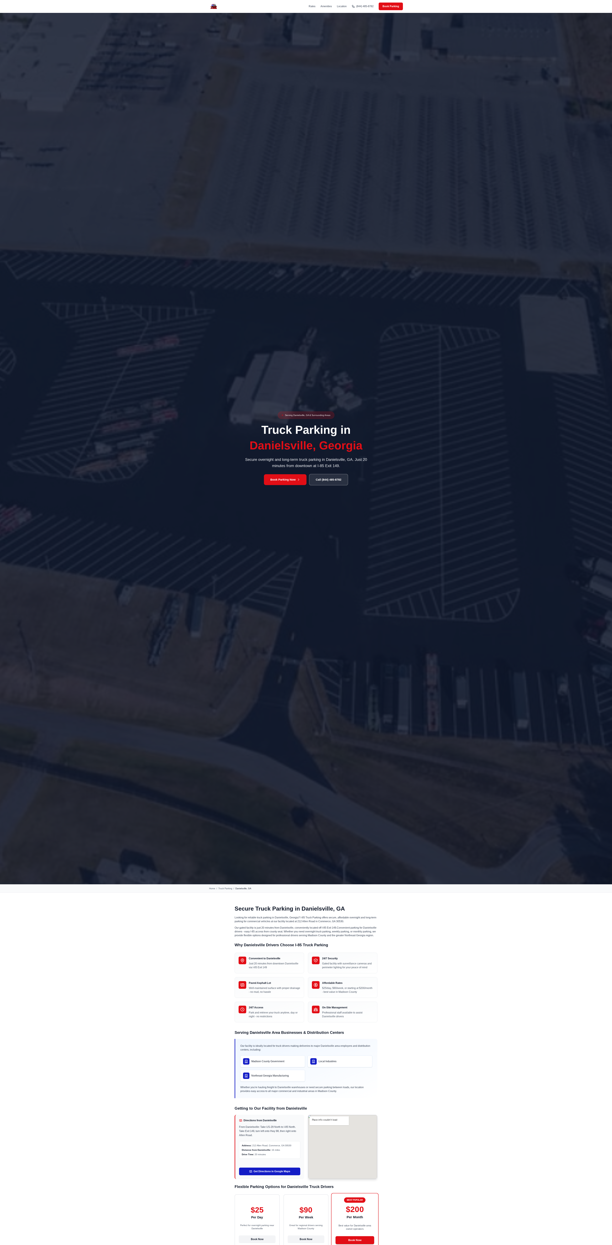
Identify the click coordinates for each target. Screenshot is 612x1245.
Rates (312, 6)
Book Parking (390, 6)
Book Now (257, 1239)
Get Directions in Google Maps (272, 1171)
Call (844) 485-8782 (328, 479)
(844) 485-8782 (365, 6)
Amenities (326, 6)
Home (212, 888)
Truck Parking (225, 888)
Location (342, 6)
